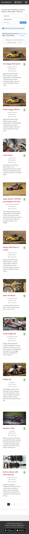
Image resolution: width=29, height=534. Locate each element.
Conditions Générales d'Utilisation (14, 527)
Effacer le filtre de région (23, 34)
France (19, 2)
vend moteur (8, 155)
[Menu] (26, 2)
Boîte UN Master (9, 295)
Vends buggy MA (9, 334)
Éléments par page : (12, 42)
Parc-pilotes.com (6, 2)
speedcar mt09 (8, 428)
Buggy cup (7, 379)
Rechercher (23, 22)
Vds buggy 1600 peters (11, 64)
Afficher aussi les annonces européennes (14, 28)
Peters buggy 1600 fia (11, 109)
